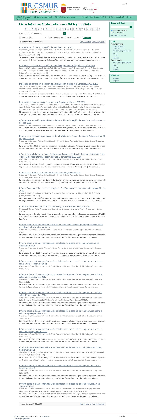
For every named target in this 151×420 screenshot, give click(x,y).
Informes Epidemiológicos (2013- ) (93, 17)
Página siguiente (98, 42)
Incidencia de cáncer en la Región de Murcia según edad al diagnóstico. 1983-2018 (57, 65)
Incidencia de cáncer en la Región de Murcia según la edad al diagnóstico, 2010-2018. (58, 84)
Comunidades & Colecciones (118, 47)
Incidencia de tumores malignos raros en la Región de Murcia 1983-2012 (52, 102)
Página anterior (85, 42)
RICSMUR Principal (23, 17)
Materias (116, 58)
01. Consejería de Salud (43, 17)
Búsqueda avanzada (118, 35)
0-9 (26, 29)
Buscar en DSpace (120, 30)
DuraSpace (46, 416)
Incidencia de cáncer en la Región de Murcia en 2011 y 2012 (46, 47)
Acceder (116, 78)
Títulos (115, 55)
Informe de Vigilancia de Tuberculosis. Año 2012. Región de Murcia (49, 172)
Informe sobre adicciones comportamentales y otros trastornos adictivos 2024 (54, 206)
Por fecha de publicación (122, 51)
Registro (116, 81)
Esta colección (118, 32)
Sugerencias (25, 418)
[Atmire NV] (131, 417)
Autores (115, 53)
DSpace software (19, 416)
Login (125, 4)
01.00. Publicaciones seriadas (66, 17)
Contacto (17, 418)
